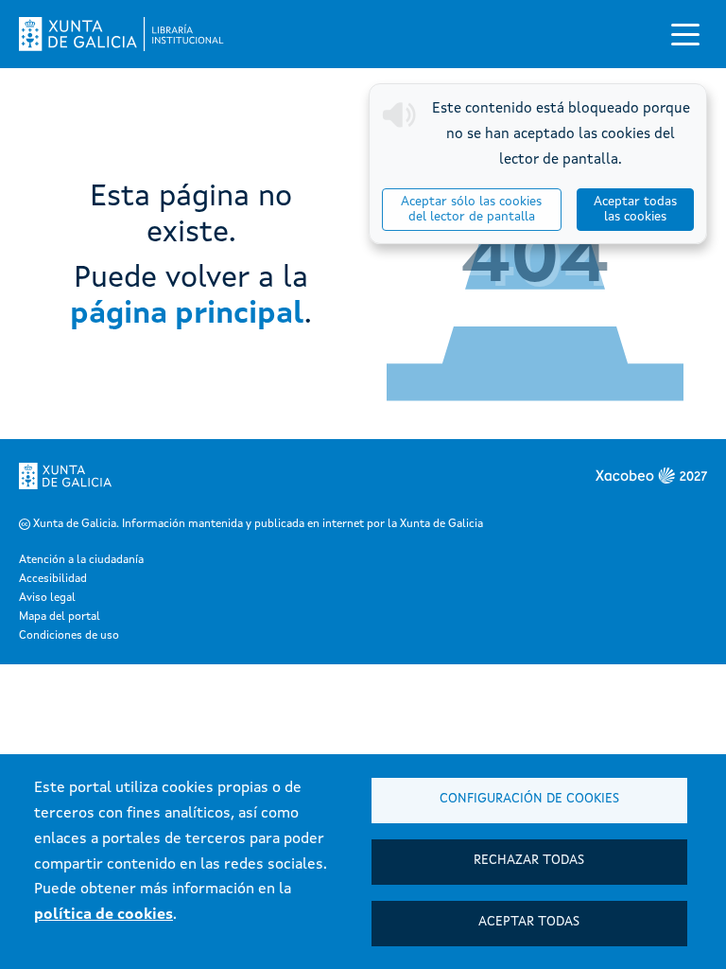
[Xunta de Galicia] (65, 476)
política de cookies (103, 915)
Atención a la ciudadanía (81, 560)
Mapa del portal (59, 617)
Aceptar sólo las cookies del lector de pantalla (471, 209)
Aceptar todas (528, 922)
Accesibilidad (53, 579)
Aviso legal (47, 598)
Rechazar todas (529, 860)
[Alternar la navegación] (685, 34)
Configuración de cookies (529, 799)
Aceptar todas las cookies (635, 209)
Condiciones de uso (69, 636)
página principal (187, 315)
